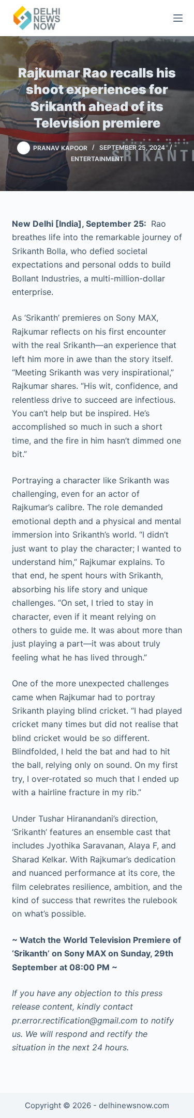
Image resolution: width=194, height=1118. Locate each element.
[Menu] (178, 18)
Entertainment (97, 159)
